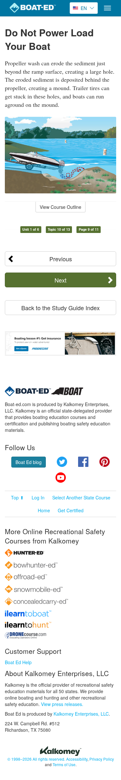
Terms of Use (64, 764)
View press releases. (62, 704)
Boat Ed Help (18, 662)
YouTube (60, 477)
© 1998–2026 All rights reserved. (36, 759)
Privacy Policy (101, 759)
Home (44, 510)
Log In (38, 497)
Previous (60, 259)
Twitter (62, 462)
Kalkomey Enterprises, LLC (81, 713)
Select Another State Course (81, 497)
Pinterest (104, 462)
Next (60, 280)
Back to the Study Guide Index (60, 307)
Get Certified (71, 510)
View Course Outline (60, 207)
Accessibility (76, 759)
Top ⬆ (17, 497)
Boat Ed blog (28, 462)
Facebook (83, 462)
